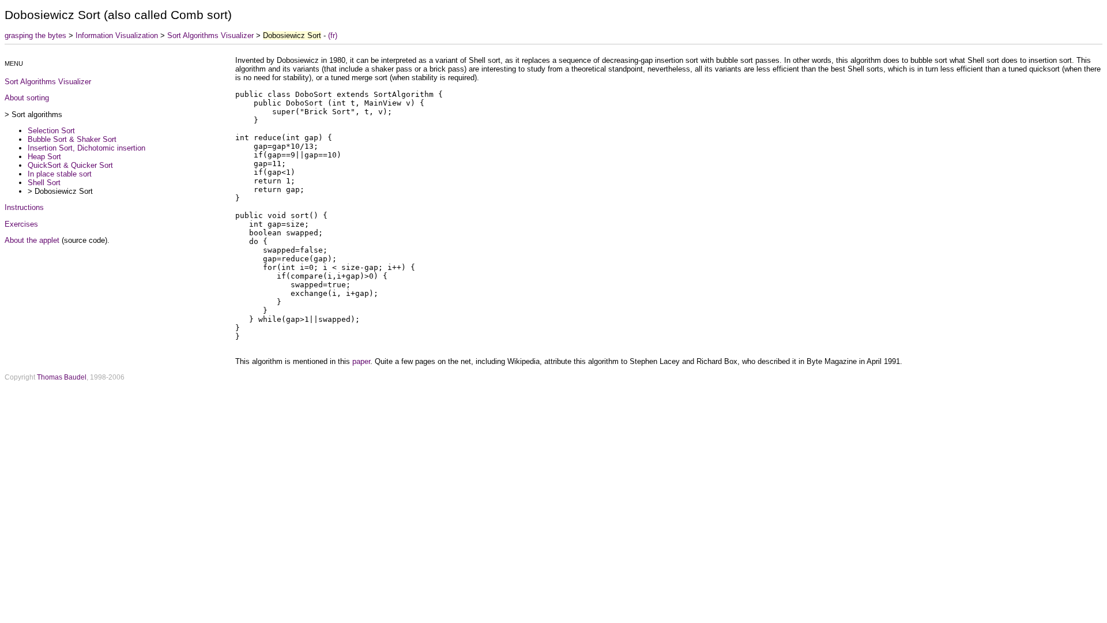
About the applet (32, 240)
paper (361, 361)
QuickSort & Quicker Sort (70, 165)
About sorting (27, 97)
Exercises (21, 224)
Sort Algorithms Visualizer (210, 35)
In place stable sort (60, 174)
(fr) (332, 35)
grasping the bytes (35, 35)
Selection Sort (51, 130)
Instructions (24, 207)
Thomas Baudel (61, 377)
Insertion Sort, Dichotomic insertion (86, 148)
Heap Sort (44, 156)
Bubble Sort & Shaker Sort (72, 139)
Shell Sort (44, 182)
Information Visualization (117, 35)
